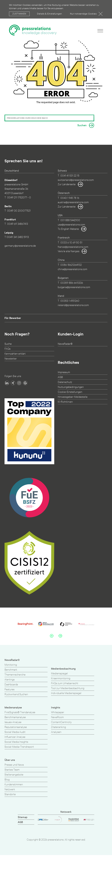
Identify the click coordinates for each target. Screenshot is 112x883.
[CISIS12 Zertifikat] (29, 563)
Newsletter (11, 358)
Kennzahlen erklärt (15, 353)
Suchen (82, 125)
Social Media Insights (16, 741)
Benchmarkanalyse (15, 717)
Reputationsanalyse (16, 727)
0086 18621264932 (71, 264)
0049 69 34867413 (17, 223)
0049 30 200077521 (19, 210)
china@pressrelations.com (72, 269)
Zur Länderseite (67, 184)
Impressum (64, 372)
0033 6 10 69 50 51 (71, 242)
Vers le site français (68, 251)
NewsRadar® (65, 343)
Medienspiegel (59, 673)
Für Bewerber (13, 318)
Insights (55, 707)
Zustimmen (19, 13)
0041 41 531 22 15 (69, 175)
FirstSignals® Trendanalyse (20, 712)
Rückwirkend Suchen (16, 694)
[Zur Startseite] (33, 30)
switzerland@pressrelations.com (76, 180)
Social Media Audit (15, 732)
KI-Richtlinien (65, 401)
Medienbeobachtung (63, 668)
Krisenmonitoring (60, 678)
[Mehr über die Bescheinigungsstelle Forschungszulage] (29, 497)
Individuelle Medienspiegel (66, 693)
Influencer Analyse (15, 737)
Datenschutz (65, 382)
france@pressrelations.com (73, 246)
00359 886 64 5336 (71, 282)
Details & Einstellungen (49, 13)
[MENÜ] (100, 30)
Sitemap (22, 817)
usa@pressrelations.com (71, 224)
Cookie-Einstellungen (70, 392)
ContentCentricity (61, 722)
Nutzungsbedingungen (71, 387)
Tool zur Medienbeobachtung (67, 688)
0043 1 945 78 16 (69, 198)
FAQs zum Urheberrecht (64, 683)
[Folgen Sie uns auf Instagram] (19, 383)
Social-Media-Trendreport (19, 746)
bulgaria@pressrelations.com (74, 287)
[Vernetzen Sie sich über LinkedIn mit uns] (7, 383)
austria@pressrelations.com (73, 202)
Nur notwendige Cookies (83, 13)
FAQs (7, 348)
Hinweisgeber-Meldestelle (73, 396)
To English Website (68, 229)
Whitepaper (57, 712)
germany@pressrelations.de (20, 245)
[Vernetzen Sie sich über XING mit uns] (13, 383)
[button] (51, 636)
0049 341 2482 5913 (18, 237)
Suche (8, 343)
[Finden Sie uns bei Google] (25, 383)
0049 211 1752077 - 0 (19, 197)
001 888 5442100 (70, 220)
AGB (60, 377)
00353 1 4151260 (69, 300)
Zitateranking (58, 727)
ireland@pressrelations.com (73, 305)
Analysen (56, 732)
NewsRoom (57, 717)
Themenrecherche (15, 674)
